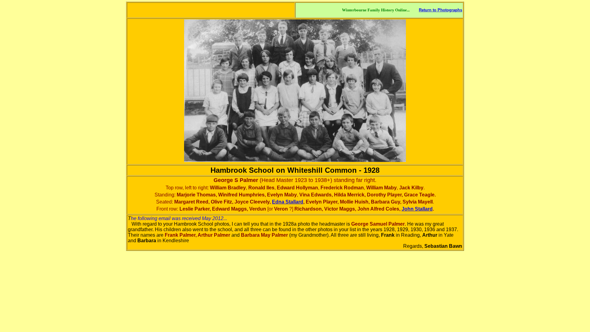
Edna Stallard (287, 201)
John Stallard (417, 208)
